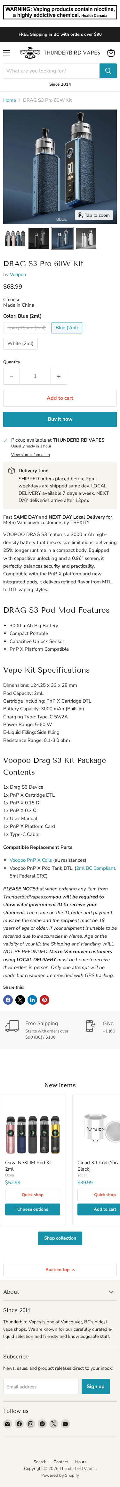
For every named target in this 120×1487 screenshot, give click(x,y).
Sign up (96, 1386)
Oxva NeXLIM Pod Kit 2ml (28, 1165)
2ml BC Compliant (95, 868)
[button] (15, 238)
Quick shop (33, 1195)
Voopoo (18, 274)
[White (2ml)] (21, 351)
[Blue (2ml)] (68, 335)
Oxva (9, 1175)
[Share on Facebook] (8, 1000)
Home (9, 100)
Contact (60, 1462)
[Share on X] (20, 1000)
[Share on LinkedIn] (32, 1000)
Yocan (82, 1175)
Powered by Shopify (60, 1475)
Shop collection (60, 1238)
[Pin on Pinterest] (44, 1000)
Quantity (11, 362)
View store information (30, 455)
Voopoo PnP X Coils (31, 860)
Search (40, 1462)
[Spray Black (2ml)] (27, 335)
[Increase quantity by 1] (59, 376)
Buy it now (60, 419)
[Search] (108, 70)
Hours (80, 1462)
